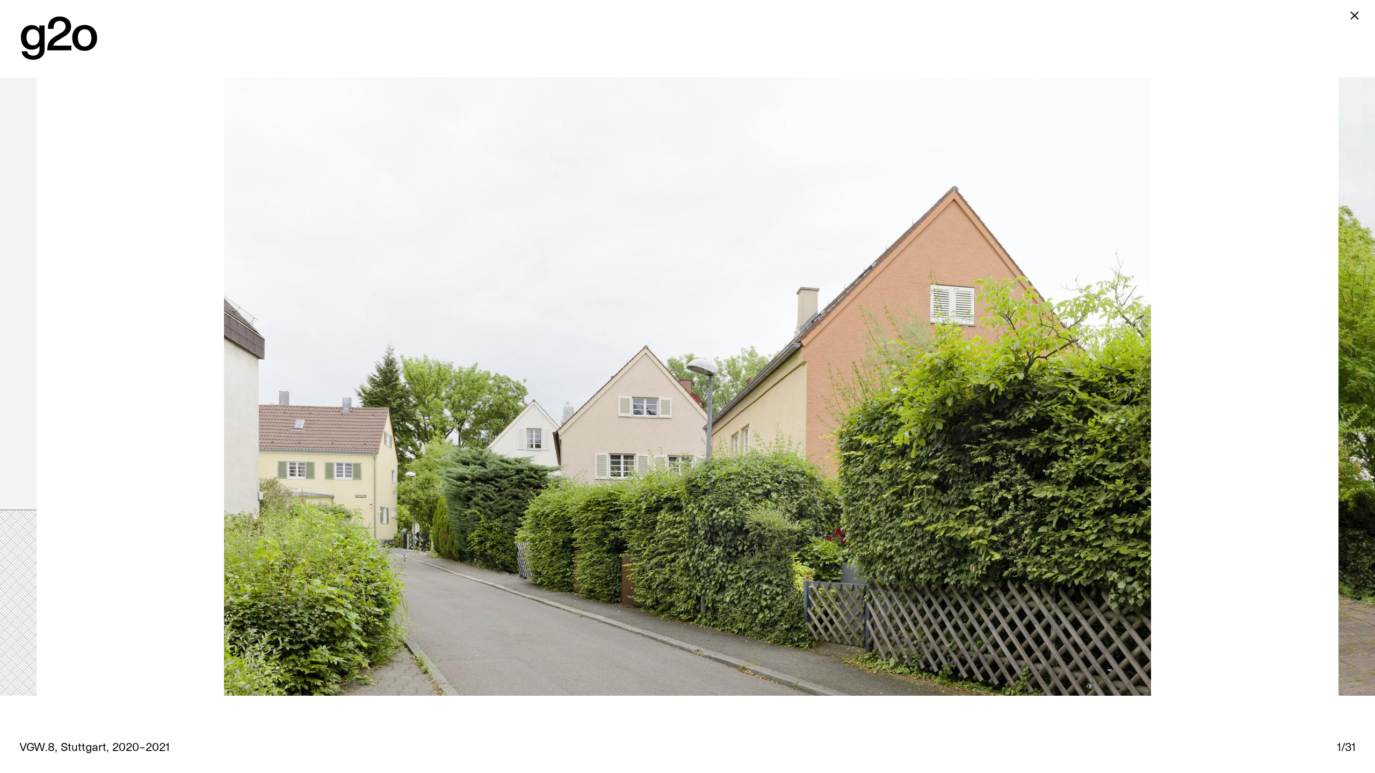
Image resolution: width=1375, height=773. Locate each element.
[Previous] (344, 386)
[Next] (1031, 386)
